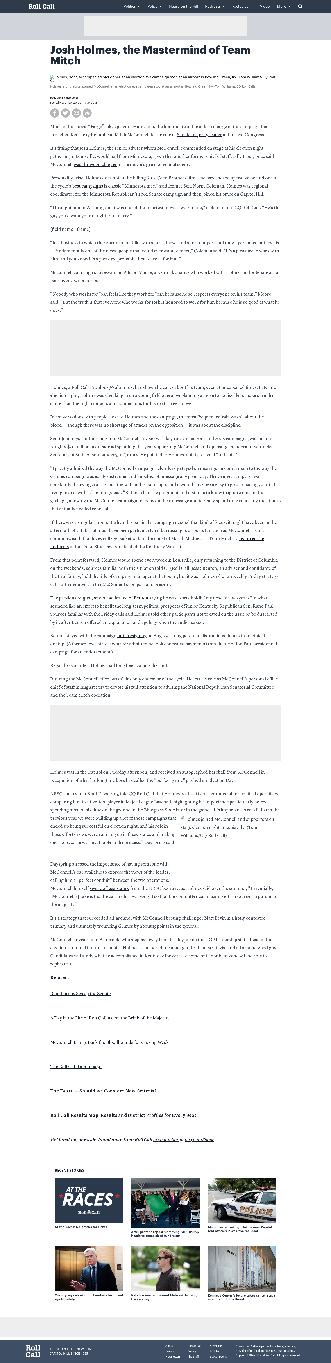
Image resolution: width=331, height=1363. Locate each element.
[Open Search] (300, 6)
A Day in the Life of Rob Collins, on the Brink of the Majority (110, 1018)
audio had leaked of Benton (121, 598)
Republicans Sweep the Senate (80, 994)
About (169, 1346)
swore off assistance (109, 888)
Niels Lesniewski (66, 98)
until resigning (132, 636)
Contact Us (194, 1346)
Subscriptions (218, 1356)
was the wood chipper (95, 165)
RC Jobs (214, 1351)
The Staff (193, 1356)
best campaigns (87, 186)
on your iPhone (199, 1140)
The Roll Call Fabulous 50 (76, 1067)
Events (170, 1351)
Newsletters (173, 1356)
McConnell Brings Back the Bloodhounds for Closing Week (109, 1042)
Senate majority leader (199, 135)
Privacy (192, 1351)
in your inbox (166, 1140)
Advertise (216, 1346)
